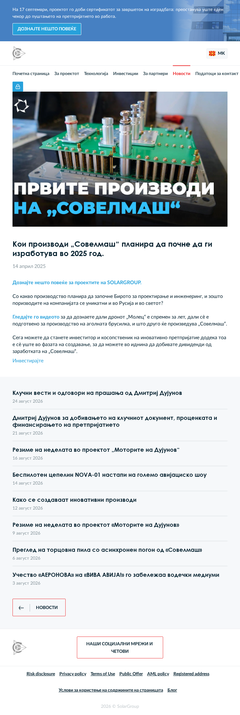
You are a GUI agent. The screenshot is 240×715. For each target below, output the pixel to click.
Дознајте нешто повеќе (47, 29)
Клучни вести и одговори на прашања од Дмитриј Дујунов (97, 392)
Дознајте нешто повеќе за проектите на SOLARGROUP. (77, 282)
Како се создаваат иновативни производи (74, 499)
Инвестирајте (27, 360)
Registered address (191, 674)
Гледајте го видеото (35, 317)
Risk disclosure (41, 674)
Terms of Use (103, 674)
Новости (181, 74)
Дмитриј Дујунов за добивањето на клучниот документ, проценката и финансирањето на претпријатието (114, 421)
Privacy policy (72, 674)
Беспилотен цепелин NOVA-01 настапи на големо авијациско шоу (109, 474)
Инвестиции (125, 74)
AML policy (158, 674)
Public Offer (131, 674)
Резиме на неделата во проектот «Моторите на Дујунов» (95, 524)
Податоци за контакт (216, 74)
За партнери (155, 74)
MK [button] (221, 53)
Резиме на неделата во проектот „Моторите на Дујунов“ (96, 449)
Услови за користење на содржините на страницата (111, 690)
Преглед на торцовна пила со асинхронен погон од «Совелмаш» (107, 549)
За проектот (66, 74)
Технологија (96, 74)
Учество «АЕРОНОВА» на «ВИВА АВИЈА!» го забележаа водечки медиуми (115, 574)
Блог (172, 690)
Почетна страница (30, 74)
